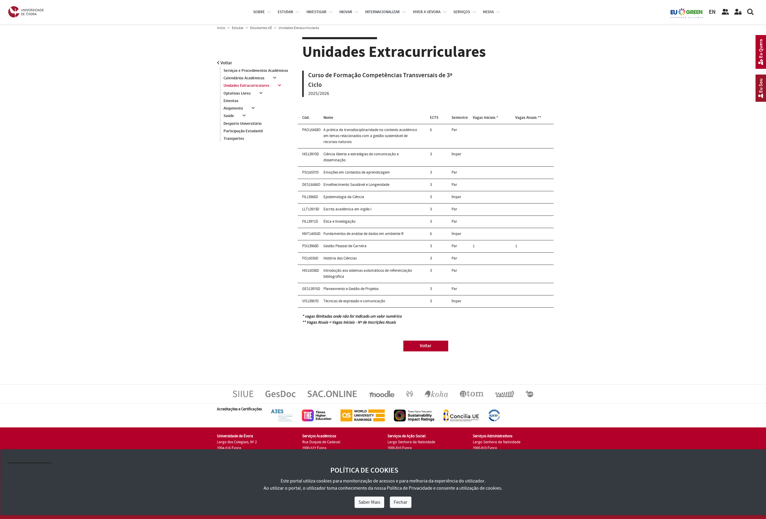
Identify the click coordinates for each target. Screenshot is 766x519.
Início (221, 28)
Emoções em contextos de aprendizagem (356, 172)
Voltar (226, 63)
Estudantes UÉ (261, 28)
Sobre (259, 12)
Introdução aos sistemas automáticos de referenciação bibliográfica (367, 273)
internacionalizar (382, 12)
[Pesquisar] (750, 12)
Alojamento (233, 108)
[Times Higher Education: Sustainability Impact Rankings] (414, 415)
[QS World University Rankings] (363, 415)
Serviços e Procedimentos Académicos (256, 70)
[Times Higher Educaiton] (317, 415)
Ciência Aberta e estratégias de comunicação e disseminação (361, 157)
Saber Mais (369, 502)
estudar (285, 12)
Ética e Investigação (339, 221)
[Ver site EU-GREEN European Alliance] (687, 13)
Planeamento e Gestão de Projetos (351, 289)
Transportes (234, 138)
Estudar (238, 28)
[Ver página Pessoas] (725, 12)
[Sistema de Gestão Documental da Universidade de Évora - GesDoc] (280, 393)
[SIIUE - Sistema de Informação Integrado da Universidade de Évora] (243, 393)
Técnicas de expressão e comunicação (354, 301)
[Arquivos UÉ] (472, 393)
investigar (316, 12)
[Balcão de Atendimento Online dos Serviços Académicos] (332, 393)
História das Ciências (340, 258)
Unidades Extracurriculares (246, 85)
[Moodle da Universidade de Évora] (381, 393)
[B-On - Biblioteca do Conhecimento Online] (529, 393)
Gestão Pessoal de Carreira (345, 246)
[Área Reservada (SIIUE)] (738, 12)
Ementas (231, 101)
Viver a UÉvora (426, 12)
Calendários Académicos (244, 78)
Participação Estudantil (243, 131)
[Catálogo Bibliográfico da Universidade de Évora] (436, 393)
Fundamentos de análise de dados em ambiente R (363, 233)
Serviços (461, 12)
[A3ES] (282, 415)
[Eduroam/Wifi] (505, 393)
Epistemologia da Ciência (343, 197)
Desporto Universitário (243, 123)
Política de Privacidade (409, 488)
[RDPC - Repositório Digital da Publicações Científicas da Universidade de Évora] (409, 393)
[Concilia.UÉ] (461, 415)
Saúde (229, 116)
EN (712, 12)
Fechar (401, 502)
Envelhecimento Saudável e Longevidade (356, 184)
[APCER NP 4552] (494, 415)
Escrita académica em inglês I (347, 209)
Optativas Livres (237, 93)
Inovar (345, 12)
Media (488, 12)
